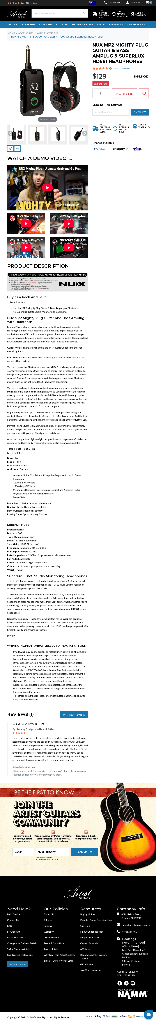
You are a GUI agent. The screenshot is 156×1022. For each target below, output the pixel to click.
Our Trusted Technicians (20, 954)
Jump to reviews (122, 68)
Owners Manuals (89, 943)
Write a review (74, 714)
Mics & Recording (82, 24)
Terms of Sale (51, 949)
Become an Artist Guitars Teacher (93, 956)
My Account (13, 931)
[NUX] (141, 76)
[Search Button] (84, 13)
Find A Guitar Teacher (91, 931)
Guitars (12, 24)
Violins (101, 24)
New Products (136, 24)
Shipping (48, 920)
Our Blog (85, 925)
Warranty (49, 931)
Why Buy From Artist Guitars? (59, 954)
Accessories (28, 24)
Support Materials (89, 937)
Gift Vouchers (87, 964)
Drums (64, 24)
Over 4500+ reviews (28, 3)
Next (85, 134)
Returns (48, 925)
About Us (49, 914)
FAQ (9, 925)
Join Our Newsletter (90, 970)
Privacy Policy (51, 937)
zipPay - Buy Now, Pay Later (58, 960)
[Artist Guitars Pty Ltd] (17, 12)
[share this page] (17, 148)
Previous (10, 134)
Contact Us (13, 920)
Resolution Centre (16, 937)
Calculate (140, 112)
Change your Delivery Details (22, 943)
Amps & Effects (48, 24)
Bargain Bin (116, 24)
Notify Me (124, 93)
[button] (147, 3)
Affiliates (85, 949)
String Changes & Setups (19, 949)
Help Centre (13, 914)
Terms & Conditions (54, 943)
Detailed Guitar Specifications (96, 920)
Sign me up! (84, 852)
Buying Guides (87, 914)
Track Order (17, 964)
